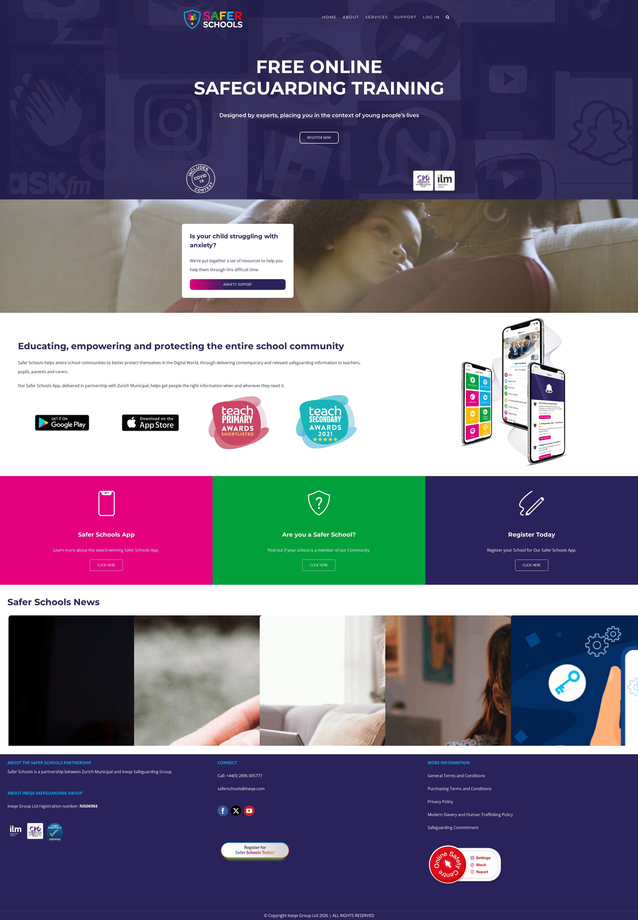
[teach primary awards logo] (238, 398)
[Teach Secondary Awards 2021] (327, 397)
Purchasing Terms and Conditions (459, 788)
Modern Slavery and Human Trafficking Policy (470, 814)
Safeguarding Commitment (453, 827)
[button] (448, 17)
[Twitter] (236, 811)
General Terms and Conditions (456, 775)
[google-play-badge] (62, 413)
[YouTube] (249, 811)
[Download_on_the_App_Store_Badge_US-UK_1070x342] (150, 415)
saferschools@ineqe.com (241, 788)
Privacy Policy (440, 801)
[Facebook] (223, 811)
